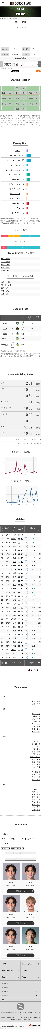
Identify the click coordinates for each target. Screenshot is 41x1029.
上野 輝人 (36, 797)
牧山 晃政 (36, 767)
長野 (14, 577)
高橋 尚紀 (36, 752)
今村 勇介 (36, 702)
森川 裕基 (5, 265)
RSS (38, 71)
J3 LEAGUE (5, 991)
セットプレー (13, 170)
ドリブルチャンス (13, 184)
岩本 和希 (36, 764)
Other (3, 1000)
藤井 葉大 (36, 729)
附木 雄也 (36, 732)
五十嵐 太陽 (6, 285)
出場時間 (32, 528)
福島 (14, 615)
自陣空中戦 (16, 203)
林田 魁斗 (36, 727)
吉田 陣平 (36, 780)
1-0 (22, 535)
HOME (1, 18)
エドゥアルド (35, 757)
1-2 (22, 592)
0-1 (22, 539)
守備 (18, 208)
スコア (20, 529)
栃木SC (13, 566)
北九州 (13, 634)
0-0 (22, 650)
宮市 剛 (36, 721)
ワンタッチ (13, 155)
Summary (5, 996)
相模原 (13, 543)
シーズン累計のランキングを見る (28, 443)
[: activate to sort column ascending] (10, 317)
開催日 (7, 528)
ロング (15, 165)
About (24, 977)
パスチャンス (15, 194)
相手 (13, 528)
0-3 (22, 569)
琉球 (14, 535)
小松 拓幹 (36, 719)
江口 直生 (36, 747)
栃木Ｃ (13, 539)
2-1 (22, 562)
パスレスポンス (14, 175)
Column (4, 977)
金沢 (14, 623)
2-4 (22, 615)
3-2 (22, 608)
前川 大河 (36, 759)
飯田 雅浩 (36, 704)
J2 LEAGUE (5, 987)
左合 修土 (36, 724)
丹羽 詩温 (36, 800)
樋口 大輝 (5, 259)
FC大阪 (13, 569)
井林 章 (36, 716)
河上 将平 (36, 775)
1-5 (22, 627)
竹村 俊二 (36, 741)
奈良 (14, 612)
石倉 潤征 (36, 762)
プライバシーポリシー (20, 1012)
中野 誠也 (5, 271)
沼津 (14, 546)
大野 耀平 (36, 792)
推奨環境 (10, 1012)
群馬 (14, 573)
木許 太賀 (36, 805)
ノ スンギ (36, 770)
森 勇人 (36, 749)
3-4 (22, 612)
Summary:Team (27, 964)
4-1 (22, 589)
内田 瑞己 (36, 714)
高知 (14, 558)
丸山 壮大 (5, 262)
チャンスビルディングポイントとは (27, 439)
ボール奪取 (16, 213)
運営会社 (29, 1012)
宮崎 (14, 581)
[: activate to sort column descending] (4, 317)
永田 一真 (5, 282)
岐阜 (14, 554)
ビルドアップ (15, 199)
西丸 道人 (36, 802)
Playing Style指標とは (9, 223)
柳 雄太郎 (36, 772)
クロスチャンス (14, 189)
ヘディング (13, 160)
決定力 (17, 151)
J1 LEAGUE (5, 983)
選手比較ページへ (20, 859)
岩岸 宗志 (36, 794)
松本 (14, 550)
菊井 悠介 (5, 291)
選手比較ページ (20, 891)
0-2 (22, 550)
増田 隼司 (5, 268)
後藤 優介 (36, 810)
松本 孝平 (36, 807)
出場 (29, 317)
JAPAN (24, 970)
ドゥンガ (36, 789)
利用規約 (4, 1012)
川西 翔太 (36, 754)
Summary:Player (8, 970)
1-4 (22, 634)
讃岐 (22, 334)
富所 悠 (4, 288)
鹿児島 (13, 650)
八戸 (14, 562)
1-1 (22, 543)
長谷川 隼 (36, 744)
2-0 (22, 558)
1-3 (22, 646)
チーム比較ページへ (20, 853)
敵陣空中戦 (16, 179)
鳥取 (14, 585)
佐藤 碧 (4, 294)
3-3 (22, 573)
